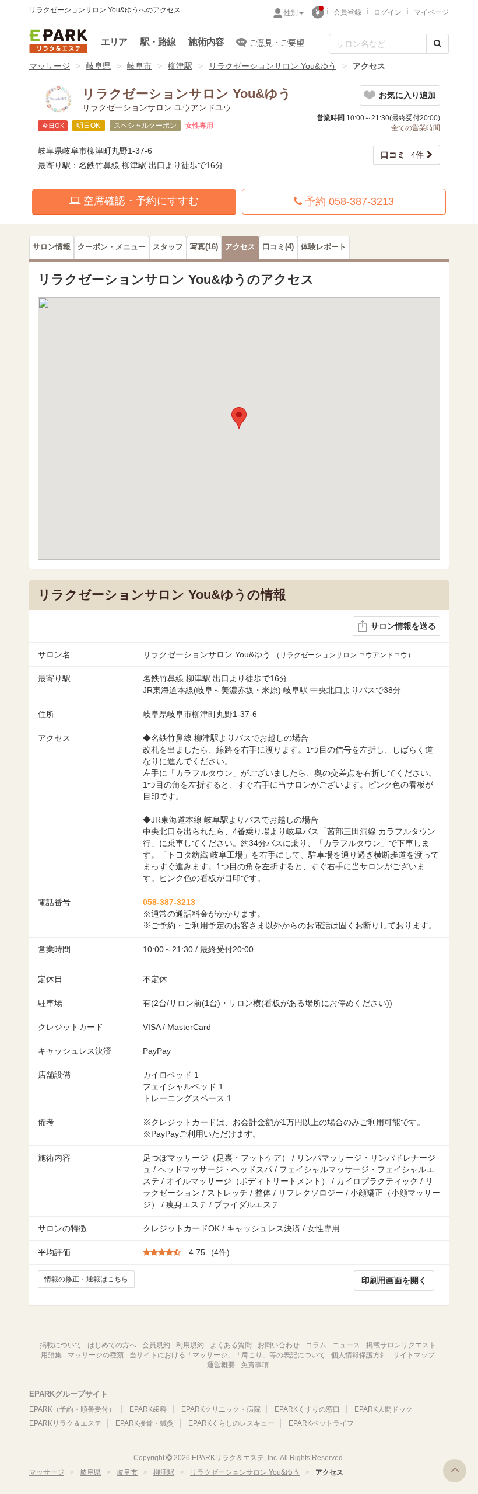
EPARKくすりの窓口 (307, 1409)
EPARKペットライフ (321, 1423)
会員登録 (347, 12)
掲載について (61, 1345)
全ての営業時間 (415, 128)
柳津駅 (180, 66)
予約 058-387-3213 (348, 201)
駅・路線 (158, 42)
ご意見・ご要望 (276, 42)
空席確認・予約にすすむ (139, 201)
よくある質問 (231, 1345)
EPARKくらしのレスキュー (231, 1423)
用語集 (51, 1355)
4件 (402, 154)
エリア (114, 42)
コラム (315, 1345)
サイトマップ (414, 1355)
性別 (291, 13)
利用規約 (190, 1345)
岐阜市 (139, 66)
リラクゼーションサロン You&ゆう (272, 66)
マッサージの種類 (96, 1355)
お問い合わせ (279, 1345)
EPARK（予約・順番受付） (72, 1409)
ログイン (388, 12)
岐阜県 (98, 66)
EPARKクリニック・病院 (221, 1409)
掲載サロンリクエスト (401, 1345)
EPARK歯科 (148, 1409)
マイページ (431, 12)
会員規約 (156, 1345)
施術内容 (206, 42)
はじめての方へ (111, 1345)
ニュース (346, 1345)
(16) (204, 247)
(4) (278, 247)
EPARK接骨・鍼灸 (144, 1423)
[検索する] (437, 43)
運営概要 (221, 1365)
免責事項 (255, 1365)
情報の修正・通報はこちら (86, 1279)
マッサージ (49, 66)
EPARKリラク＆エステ (58, 41)
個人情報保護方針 (359, 1355)
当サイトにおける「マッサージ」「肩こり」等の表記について (227, 1355)
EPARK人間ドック (383, 1409)
